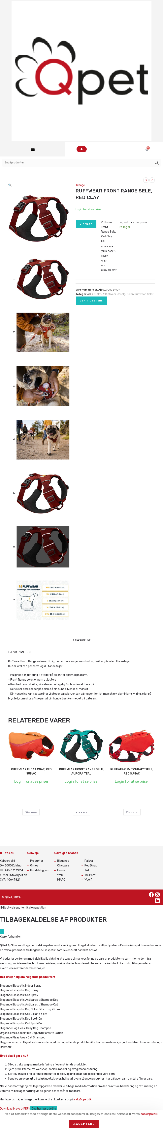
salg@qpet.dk (82, 1099)
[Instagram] (157, 894)
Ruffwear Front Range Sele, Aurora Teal (81, 771)
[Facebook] (151, 894)
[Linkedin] (157, 900)
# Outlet (96, 294)
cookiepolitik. (149, 1114)
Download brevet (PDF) (15, 1108)
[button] (32, 149)
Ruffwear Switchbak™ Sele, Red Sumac (131, 771)
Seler (130, 294)
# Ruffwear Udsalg (114, 294)
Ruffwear (140, 294)
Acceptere (84, 1124)
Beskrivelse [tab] (81, 640)
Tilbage (80, 185)
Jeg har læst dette (44, 1108)
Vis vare (86, 224)
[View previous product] (146, 180)
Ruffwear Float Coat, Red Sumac (31, 771)
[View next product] (152, 180)
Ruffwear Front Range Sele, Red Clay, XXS (108, 232)
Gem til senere (91, 300)
